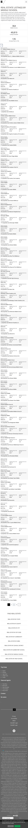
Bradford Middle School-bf (7, 404)
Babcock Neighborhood (6, 204)
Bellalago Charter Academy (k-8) (8, 293)
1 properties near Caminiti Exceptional (9, 544)
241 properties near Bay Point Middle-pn (10, 256)
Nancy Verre (5, 690)
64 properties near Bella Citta (7, 289)
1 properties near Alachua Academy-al (9, 89)
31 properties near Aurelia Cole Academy (10, 178)
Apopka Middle (4, 138)
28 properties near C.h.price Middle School (11, 522)
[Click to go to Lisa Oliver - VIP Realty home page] (1, 2)
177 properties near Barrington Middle (9, 223)
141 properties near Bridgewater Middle (10, 422)
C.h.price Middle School (6, 515)
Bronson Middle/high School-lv (8, 437)
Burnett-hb (3, 493)
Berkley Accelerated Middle (7, 338)
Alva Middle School (5, 93)
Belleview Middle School (6, 304)
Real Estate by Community (14, 637)
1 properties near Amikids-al (7, 111)
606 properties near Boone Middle (8, 389)
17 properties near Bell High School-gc (10, 278)
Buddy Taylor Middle (5, 471)
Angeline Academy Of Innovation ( (9, 127)
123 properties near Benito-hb (8, 333)
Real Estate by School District (14, 645)
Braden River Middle (5, 393)
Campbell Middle (5, 548)
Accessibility (14, 718)
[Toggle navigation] (26, 2)
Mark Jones (4, 685)
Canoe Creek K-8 (5, 560)
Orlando (4, 672)
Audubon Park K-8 (5, 160)
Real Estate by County (14, 623)
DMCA (14, 720)
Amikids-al (3, 104)
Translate (24, 818)
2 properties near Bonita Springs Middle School (12, 367)
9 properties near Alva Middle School (9, 100)
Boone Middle (4, 382)
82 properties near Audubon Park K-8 (9, 167)
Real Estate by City (14, 628)
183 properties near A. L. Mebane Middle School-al (12, 56)
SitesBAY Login (14, 725)
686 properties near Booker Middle (9, 378)
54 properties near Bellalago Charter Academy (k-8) (12, 300)
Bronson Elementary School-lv (8, 426)
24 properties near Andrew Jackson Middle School (12, 123)
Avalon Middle (4, 182)
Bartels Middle (4, 227)
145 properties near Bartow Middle (9, 245)
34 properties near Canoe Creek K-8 (9, 567)
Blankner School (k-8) (6, 349)
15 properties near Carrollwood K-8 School (10, 589)
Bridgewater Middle (5, 415)
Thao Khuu (4, 684)
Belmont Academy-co (6, 315)
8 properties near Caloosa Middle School (10, 533)
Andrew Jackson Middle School (8, 116)
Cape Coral (4, 674)
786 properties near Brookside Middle (9, 456)
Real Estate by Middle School (14, 654)
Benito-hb (3, 326)
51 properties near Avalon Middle (8, 189)
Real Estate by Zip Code (14, 632)
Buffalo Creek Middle (6, 482)
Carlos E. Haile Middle (6, 571)
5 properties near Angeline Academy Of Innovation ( (13, 134)
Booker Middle (4, 371)
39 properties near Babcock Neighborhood (10, 211)
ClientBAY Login (14, 723)
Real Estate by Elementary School (14, 650)
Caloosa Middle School (6, 526)
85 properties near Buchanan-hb (8, 467)
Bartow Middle (4, 238)
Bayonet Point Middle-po (6, 260)
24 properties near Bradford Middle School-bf (11, 411)
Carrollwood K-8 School (6, 582)
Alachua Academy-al (5, 82)
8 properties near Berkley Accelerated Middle (11, 345)
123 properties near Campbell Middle (9, 556)
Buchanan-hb (4, 460)
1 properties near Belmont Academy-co (10, 322)
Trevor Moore (5, 688)
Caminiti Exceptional (5, 537)
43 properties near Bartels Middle (8, 234)
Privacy (14, 716)
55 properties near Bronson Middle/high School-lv (12, 444)
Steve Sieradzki (5, 687)
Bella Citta (3, 282)
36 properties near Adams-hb (7, 78)
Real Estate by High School (14, 658)
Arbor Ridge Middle (5, 149)
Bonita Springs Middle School (8, 360)
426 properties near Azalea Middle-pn (9, 200)
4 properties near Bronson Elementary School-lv (12, 433)
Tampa (3, 677)
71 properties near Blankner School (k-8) (10, 356)
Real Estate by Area (14, 641)
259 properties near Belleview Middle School (11, 311)
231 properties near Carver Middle (9, 600)
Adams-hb (3, 71)
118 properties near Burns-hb (7, 511)
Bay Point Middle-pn (5, 249)
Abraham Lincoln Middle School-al (9, 60)
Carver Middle (4, 593)
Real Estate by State (14, 619)
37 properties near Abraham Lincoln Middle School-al (13, 67)
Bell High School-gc (5, 271)
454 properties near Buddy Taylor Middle (10, 478)
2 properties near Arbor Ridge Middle (9, 156)
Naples (3, 670)
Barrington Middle (5, 215)
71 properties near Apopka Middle (8, 145)
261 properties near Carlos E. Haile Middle (10, 578)
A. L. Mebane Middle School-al (8, 49)
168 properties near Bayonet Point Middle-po (11, 267)
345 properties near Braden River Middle (10, 400)
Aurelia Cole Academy (6, 171)
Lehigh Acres (5, 675)
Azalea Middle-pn (5, 193)
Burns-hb (3, 504)
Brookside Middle (5, 449)
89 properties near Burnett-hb (7, 500)
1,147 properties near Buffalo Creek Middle (11, 489)
